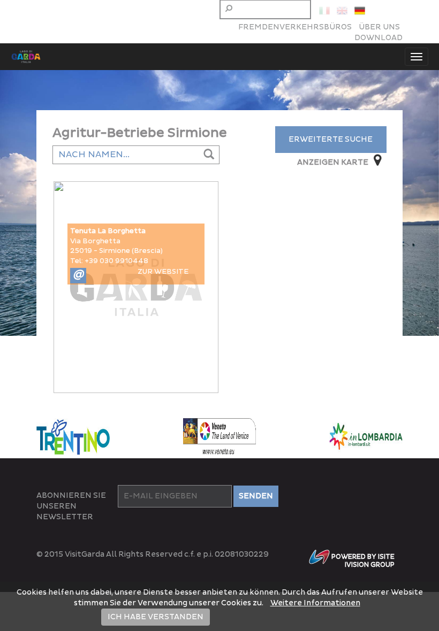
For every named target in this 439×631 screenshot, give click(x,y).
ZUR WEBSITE (163, 271)
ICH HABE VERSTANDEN (155, 616)
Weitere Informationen (315, 602)
